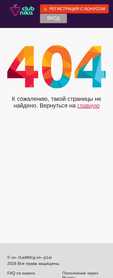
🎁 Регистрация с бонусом (74, 8)
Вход (53, 18)
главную (88, 105)
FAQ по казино (21, 273)
